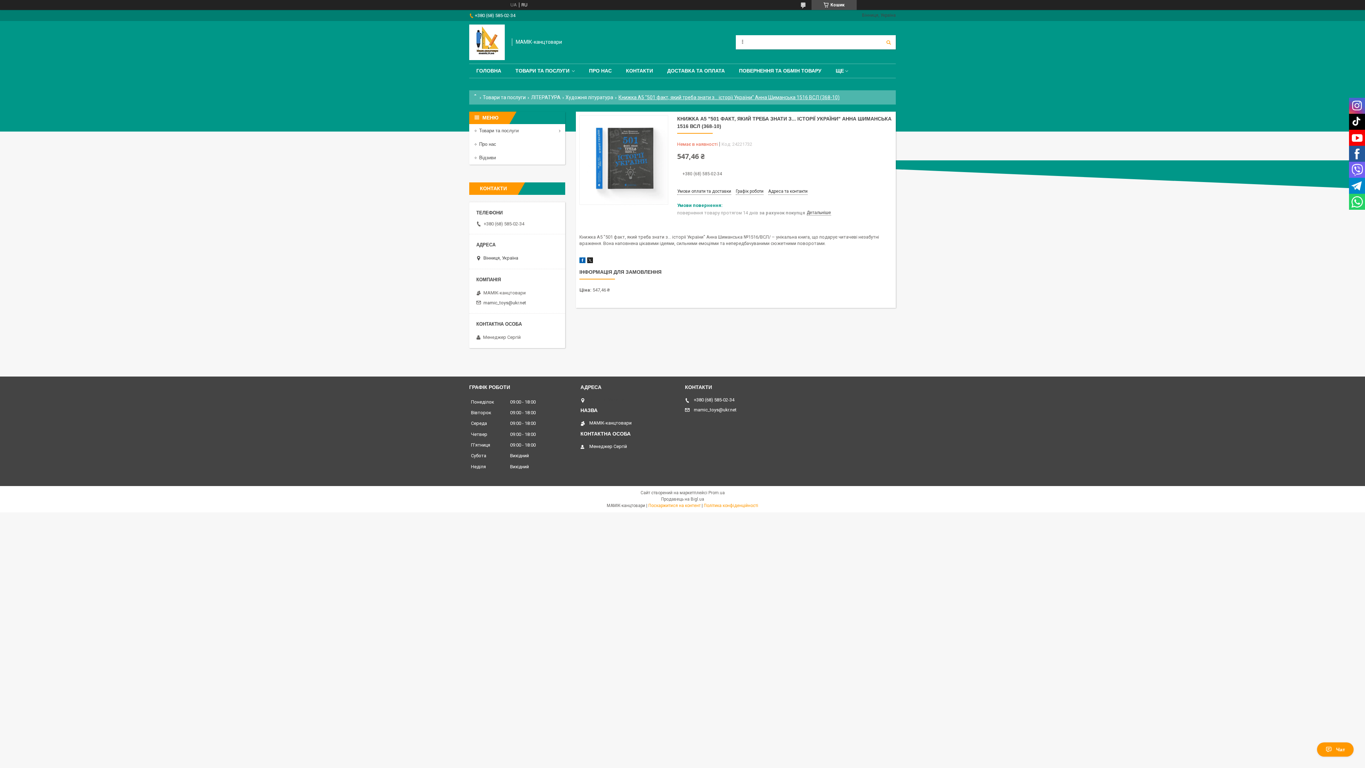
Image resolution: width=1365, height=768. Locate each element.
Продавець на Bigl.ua (682, 499)
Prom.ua (716, 492)
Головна (488, 71)
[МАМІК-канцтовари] (487, 42)
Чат (1340, 749)
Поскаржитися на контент (674, 505)
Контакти (639, 71)
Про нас (600, 71)
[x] (590, 261)
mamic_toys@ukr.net (504, 302)
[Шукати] (889, 42)
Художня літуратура (589, 97)
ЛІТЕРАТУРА (546, 97)
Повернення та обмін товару (780, 71)
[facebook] (582, 261)
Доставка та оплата (696, 71)
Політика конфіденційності (731, 505)
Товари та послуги (542, 71)
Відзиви (487, 157)
